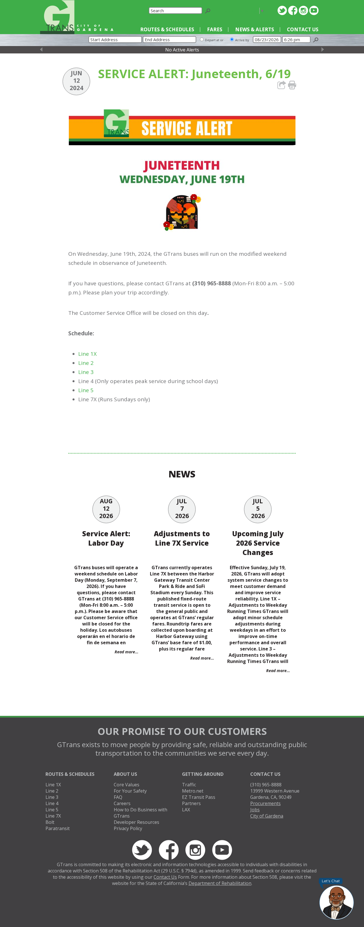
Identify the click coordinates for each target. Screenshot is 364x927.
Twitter (282, 10)
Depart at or (214, 40)
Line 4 (52, 803)
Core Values (126, 784)
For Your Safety (130, 791)
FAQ (118, 797)
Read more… (126, 651)
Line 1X (87, 354)
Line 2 (86, 363)
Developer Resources (136, 822)
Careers (122, 803)
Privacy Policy (128, 828)
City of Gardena (266, 816)
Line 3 (86, 372)
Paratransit (58, 828)
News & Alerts (254, 29)
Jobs (255, 810)
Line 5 (86, 390)
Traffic (189, 784)
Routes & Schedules (167, 29)
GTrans (57, 17)
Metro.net (192, 791)
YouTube (313, 10)
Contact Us (302, 29)
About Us (125, 774)
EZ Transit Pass (198, 797)
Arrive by (242, 40)
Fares (214, 29)
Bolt (50, 822)
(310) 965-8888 (266, 784)
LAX (186, 810)
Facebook (292, 10)
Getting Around (203, 774)
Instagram (303, 10)
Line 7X (53, 816)
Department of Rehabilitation (220, 883)
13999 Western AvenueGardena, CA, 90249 (274, 794)
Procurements (265, 803)
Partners (191, 803)
